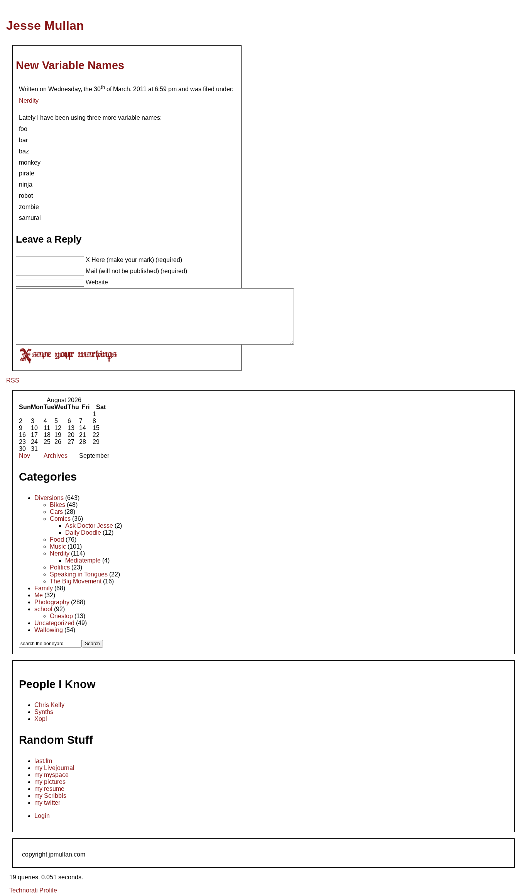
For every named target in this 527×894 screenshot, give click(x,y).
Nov (24, 455)
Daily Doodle (83, 532)
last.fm (43, 761)
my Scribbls (50, 795)
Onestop (61, 616)
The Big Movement (75, 581)
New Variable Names (70, 65)
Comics (60, 518)
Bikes (57, 504)
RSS (12, 380)
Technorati (23, 890)
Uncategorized (54, 623)
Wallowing (48, 630)
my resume (49, 788)
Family (43, 588)
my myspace (51, 775)
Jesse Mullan (45, 25)
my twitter (47, 802)
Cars (56, 511)
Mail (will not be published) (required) (136, 271)
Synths (43, 712)
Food (57, 539)
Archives (56, 455)
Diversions (49, 498)
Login (42, 815)
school (43, 609)
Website (97, 282)
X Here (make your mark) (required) (134, 260)
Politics (60, 567)
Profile (48, 890)
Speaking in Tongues (79, 574)
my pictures (50, 781)
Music (58, 546)
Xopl (40, 719)
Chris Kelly (49, 705)
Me (38, 595)
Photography (51, 602)
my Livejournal (54, 768)
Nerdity (29, 100)
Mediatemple (83, 560)
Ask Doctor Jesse (89, 525)
